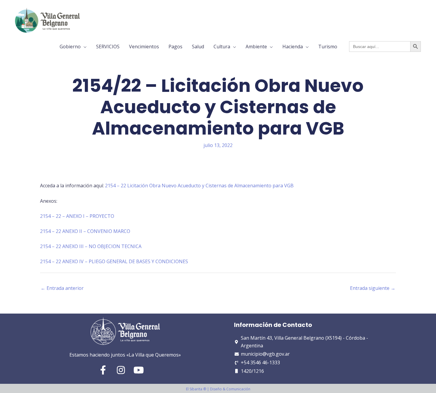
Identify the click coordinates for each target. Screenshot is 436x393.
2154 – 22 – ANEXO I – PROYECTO (77, 216)
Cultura (222, 46)
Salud (198, 46)
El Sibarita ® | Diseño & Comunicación (218, 389)
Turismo (327, 46)
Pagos (175, 46)
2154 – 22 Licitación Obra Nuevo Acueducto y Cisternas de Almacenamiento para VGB (199, 185)
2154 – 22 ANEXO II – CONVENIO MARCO (85, 231)
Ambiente (256, 46)
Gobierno (70, 46)
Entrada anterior (62, 288)
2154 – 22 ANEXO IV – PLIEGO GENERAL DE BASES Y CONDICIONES (114, 261)
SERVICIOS (108, 46)
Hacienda (292, 46)
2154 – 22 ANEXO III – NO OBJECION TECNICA (90, 246)
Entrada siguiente (372, 288)
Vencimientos (144, 46)
